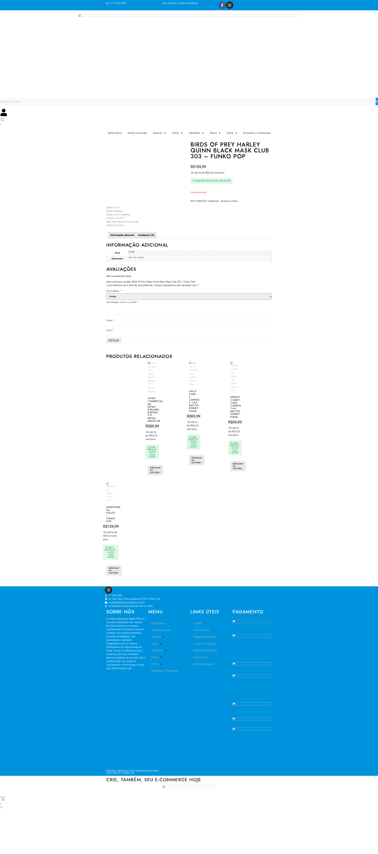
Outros (230, 133)
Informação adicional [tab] (122, 235)
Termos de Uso (201, 630)
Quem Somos (200, 657)
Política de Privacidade (205, 650)
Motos (213, 133)
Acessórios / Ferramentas (256, 133)
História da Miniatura (203, 664)
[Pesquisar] (377, 101)
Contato (197, 623)
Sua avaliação (113, 291)
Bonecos (157, 133)
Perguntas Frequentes (204, 637)
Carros (175, 133)
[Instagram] (229, 5)
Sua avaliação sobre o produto (122, 302)
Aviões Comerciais (137, 133)
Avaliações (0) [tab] (146, 235)
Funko (234, 201)
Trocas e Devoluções (204, 644)
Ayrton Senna (115, 133)
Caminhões (194, 133)
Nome (110, 320)
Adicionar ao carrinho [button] (155, 470)
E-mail (110, 330)
